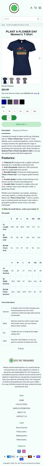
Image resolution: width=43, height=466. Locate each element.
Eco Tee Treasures (8, 86)
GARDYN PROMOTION (21, 408)
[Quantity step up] (14, 117)
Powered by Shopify (33, 463)
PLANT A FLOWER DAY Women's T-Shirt (18, 25)
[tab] (7, 131)
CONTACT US (21, 416)
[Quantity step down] (4, 117)
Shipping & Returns (20, 130)
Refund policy (21, 440)
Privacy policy (21, 431)
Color (6, 97)
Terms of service (21, 427)
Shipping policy (21, 435)
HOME (21, 400)
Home (3, 25)
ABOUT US (21, 412)
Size (3, 107)
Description (6, 130)
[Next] (39, 58)
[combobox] (19, 18)
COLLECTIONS (21, 404)
